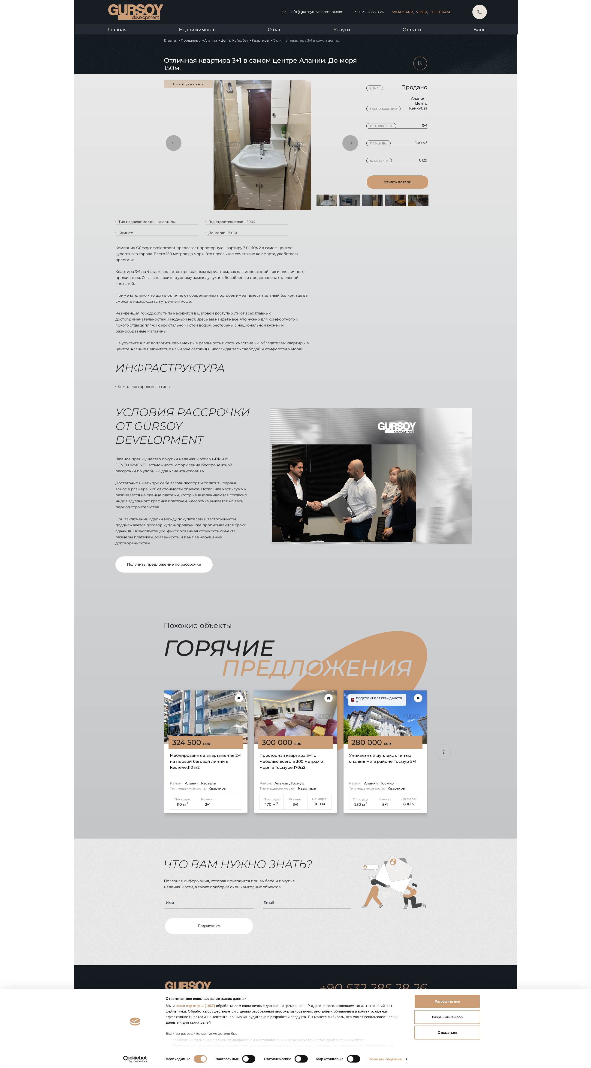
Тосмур (297, 783)
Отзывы (412, 29)
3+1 (295, 804)
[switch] (248, 1058)
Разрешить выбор (447, 1017)
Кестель (208, 783)
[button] (173, 143)
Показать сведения (385, 1059)
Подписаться (209, 926)
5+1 (385, 804)
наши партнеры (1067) (195, 1006)
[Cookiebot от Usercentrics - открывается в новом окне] (135, 1059)
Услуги (342, 29)
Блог (479, 29)
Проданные (191, 40)
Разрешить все (447, 1001)
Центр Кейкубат (234, 40)
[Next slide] (443, 752)
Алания (210, 40)
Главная (117, 29)
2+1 (208, 804)
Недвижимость (197, 29)
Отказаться (447, 1032)
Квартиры (260, 40)
